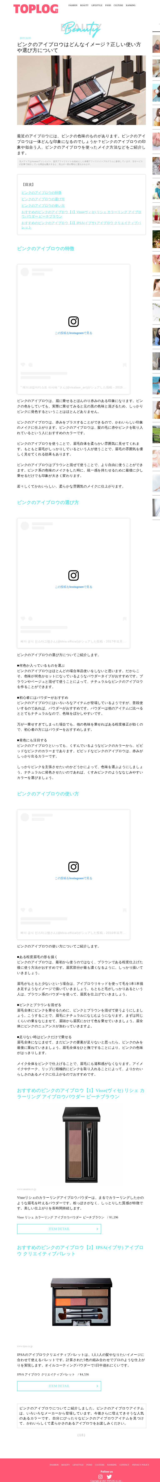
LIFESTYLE (96, 5)
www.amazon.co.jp (26, 1189)
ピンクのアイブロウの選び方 (43, 199)
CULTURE (118, 5)
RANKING (130, 5)
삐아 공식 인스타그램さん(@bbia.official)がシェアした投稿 (62, 641)
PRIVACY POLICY (140, 1465)
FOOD (108, 5)
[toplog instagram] (100, 1477)
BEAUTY (84, 5)
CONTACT (124, 1465)
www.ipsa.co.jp (24, 1346)
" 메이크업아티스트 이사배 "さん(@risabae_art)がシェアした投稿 (66, 387)
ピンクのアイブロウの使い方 (43, 205)
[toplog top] (35, 8)
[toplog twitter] (109, 1477)
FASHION (73, 5)
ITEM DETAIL (59, 1229)
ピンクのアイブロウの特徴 (41, 192)
